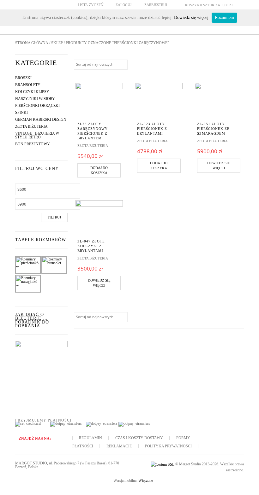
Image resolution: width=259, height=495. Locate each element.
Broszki (23, 78)
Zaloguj (123, 5)
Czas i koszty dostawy (139, 438)
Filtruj (54, 217)
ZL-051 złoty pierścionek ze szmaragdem (213, 128)
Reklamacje (119, 446)
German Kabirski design (40, 119)
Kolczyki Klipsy (32, 92)
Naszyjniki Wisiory (35, 98)
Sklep (57, 43)
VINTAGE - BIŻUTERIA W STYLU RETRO (37, 135)
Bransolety (27, 85)
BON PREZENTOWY (32, 144)
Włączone (145, 480)
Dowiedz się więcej (218, 165)
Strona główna (31, 43)
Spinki (21, 112)
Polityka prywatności (168, 446)
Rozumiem (224, 17)
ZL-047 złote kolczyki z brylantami (91, 246)
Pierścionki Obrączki (37, 105)
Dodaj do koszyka (99, 170)
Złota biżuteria (31, 126)
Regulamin (90, 438)
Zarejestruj (155, 5)
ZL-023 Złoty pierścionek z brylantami (152, 128)
